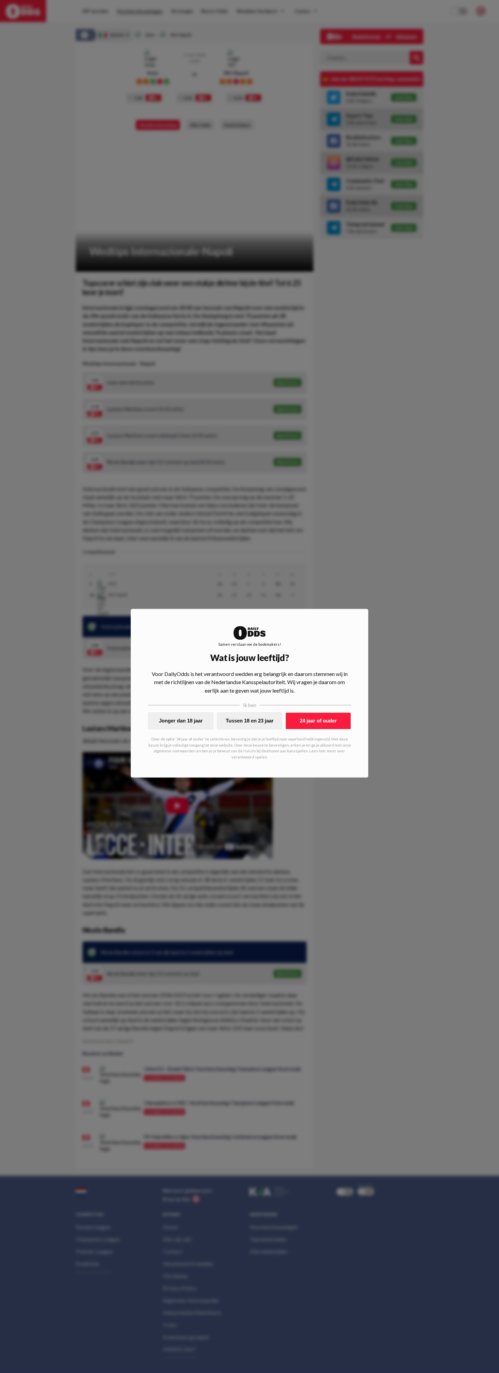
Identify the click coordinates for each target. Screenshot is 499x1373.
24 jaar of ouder (318, 721)
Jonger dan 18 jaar (181, 721)
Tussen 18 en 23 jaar (250, 721)
